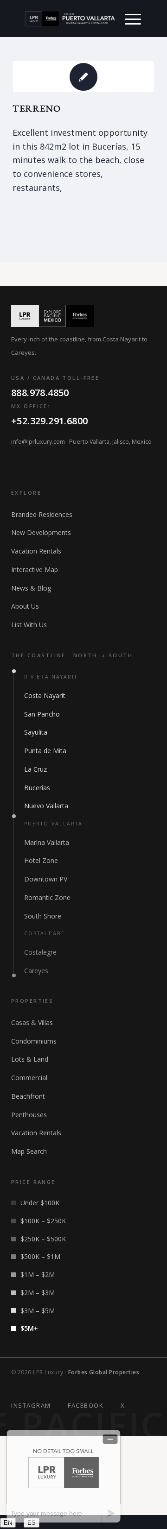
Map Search (29, 1151)
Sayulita (35, 732)
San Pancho (42, 714)
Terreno (37, 108)
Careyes (36, 970)
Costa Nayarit (44, 695)
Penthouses (29, 1114)
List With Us (29, 624)
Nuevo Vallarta (46, 805)
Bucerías (37, 787)
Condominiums (34, 1041)
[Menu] (133, 18)
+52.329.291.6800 (49, 421)
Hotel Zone (41, 860)
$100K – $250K (43, 1220)
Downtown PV (45, 879)
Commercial (29, 1077)
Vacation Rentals (36, 551)
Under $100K (39, 1202)
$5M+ (29, 1328)
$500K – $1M (40, 1256)
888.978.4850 (40, 392)
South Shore (42, 916)
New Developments (41, 532)
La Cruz (35, 769)
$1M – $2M (37, 1274)
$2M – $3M (37, 1292)
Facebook (85, 1405)
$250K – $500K (43, 1238)
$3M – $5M (37, 1310)
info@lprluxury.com (38, 442)
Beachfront (28, 1096)
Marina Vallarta (46, 842)
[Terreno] (83, 76)
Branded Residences (41, 514)
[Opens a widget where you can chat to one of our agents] (63, 1476)
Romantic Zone (47, 897)
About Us (25, 606)
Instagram (31, 1405)
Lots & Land (29, 1059)
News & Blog (31, 588)
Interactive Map (34, 569)
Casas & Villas (32, 1022)
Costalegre (40, 952)
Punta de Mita (45, 750)
